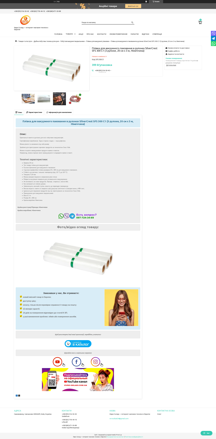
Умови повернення (118, 34)
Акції (81, 34)
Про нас (90, 34)
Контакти (101, 34)
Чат (208, 433)
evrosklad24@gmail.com (119, 418)
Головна (58, 34)
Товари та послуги (25, 41)
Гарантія (134, 34)
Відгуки (145, 34)
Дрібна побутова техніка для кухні (46, 41)
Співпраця (157, 34)
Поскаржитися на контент (115, 437)
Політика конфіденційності (134, 437)
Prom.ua (119, 435)
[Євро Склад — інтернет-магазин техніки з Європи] (25, 20)
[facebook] (17, 396)
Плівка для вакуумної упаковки (97, 41)
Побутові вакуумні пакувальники (73, 41)
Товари (69, 34)
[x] (19, 396)
